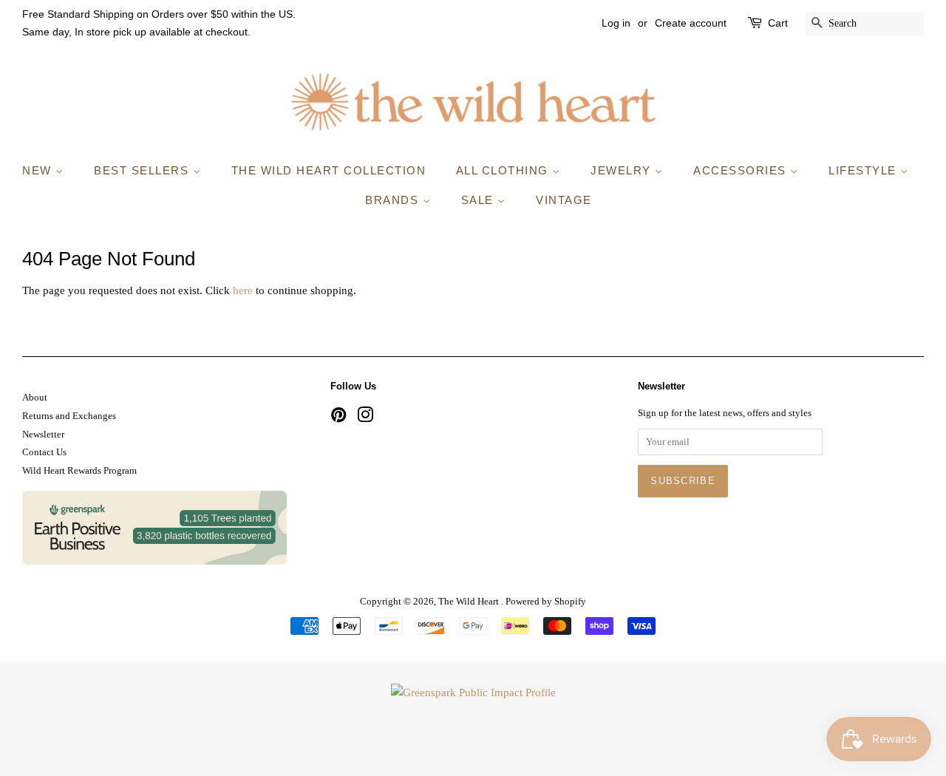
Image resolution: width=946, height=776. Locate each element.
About (34, 397)
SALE (479, 200)
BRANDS (394, 200)
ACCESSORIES (741, 170)
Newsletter (43, 434)
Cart (778, 23)
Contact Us (44, 452)
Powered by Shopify (546, 601)
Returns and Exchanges (69, 416)
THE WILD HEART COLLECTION (328, 170)
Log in (616, 23)
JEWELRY (623, 170)
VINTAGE (564, 200)
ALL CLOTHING (504, 170)
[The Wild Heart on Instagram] (365, 418)
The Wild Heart (469, 601)
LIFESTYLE (864, 170)
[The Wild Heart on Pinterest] (338, 418)
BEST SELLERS (143, 170)
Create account (690, 23)
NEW (38, 170)
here (243, 290)
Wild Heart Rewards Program (79, 471)
